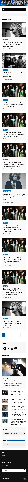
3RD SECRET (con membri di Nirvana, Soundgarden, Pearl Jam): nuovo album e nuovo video (13, 164)
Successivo (16, 335)
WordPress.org (5, 465)
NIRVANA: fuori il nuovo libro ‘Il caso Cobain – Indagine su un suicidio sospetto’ (13, 44)
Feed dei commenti (6, 462)
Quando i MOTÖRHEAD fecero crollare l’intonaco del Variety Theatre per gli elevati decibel (18, 407)
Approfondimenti (7, 191)
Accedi (3, 455)
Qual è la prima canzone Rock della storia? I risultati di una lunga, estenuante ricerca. (18, 401)
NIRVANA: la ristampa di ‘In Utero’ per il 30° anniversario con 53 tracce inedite (13, 74)
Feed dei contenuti (6, 458)
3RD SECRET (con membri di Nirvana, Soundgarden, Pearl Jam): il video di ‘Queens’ (13, 104)
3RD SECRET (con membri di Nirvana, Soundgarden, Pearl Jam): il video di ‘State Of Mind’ (13, 134)
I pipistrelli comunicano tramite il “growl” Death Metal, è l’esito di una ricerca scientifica (18, 414)
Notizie (5, 39)
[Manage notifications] (24, 479)
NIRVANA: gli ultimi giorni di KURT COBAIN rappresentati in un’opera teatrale (13, 323)
